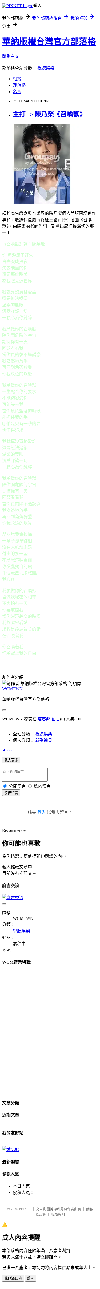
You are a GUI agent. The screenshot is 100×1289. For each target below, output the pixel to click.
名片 (17, 91)
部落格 (19, 85)
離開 (30, 1278)
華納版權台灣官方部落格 (49, 41)
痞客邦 (44, 719)
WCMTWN (12, 689)
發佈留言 (11, 793)
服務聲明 (58, 1214)
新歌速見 (43, 740)
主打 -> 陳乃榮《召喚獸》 (49, 114)
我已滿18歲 (13, 1278)
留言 (55, 719)
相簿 (17, 79)
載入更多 (11, 760)
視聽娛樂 (45, 68)
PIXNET (25, 1209)
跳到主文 (10, 56)
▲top (7, 750)
